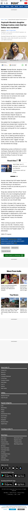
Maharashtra (15, 247)
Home (2, 6)
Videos (7, 6)
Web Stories (4, 388)
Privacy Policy (21, 492)
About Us (3, 372)
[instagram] (9, 468)
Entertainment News (6, 413)
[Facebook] (2, 468)
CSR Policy (10, 494)
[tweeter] (6, 468)
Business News (4, 421)
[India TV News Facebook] (24, 0)
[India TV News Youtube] (26, 0)
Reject (21, 509)
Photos (2, 409)
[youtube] (13, 468)
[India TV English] (15, 3)
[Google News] (4, 65)
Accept (13, 509)
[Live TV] (25, 3)
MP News (3, 445)
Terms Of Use (13, 492)
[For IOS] (19, 484)
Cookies (4, 506)
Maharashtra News (18, 437)
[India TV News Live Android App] (7, 475)
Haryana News (4, 441)
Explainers (3, 419)
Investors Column (5, 380)
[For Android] (7, 484)
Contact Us (3, 370)
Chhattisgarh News (5, 453)
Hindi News (3, 382)
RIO (15, 494)
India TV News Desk (11, 30)
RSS (19, 494)
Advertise (3, 374)
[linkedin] (16, 468)
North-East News (5, 447)
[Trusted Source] (12, 65)
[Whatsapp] (22, 65)
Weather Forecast (5, 395)
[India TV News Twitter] (25, 0)
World (16, 6)
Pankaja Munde (6, 247)
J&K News (3, 457)
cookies (5, 509)
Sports (21, 6)
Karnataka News (5, 459)
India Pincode (4, 397)
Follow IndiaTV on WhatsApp (13, 255)
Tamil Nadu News (5, 449)
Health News (4, 423)
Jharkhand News (5, 443)
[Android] (21, 0)
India (12, 6)
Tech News (3, 417)
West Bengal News (18, 443)
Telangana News (18, 441)
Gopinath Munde (6, 251)
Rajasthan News (18, 439)
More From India (14, 271)
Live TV (3, 384)
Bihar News (3, 437)
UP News (3, 451)
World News (4, 407)
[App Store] (19, 475)
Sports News (4, 415)
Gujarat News (4, 455)
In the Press (4, 378)
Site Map (6, 492)
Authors (3, 386)
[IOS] (20, 0)
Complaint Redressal (6, 376)
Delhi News (3, 439)
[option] (14, 168)
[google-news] (20, 468)
